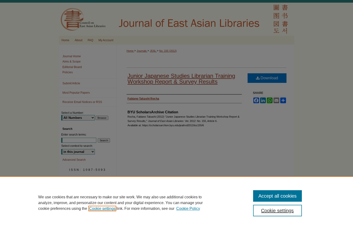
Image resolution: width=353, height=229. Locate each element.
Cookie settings (102, 208)
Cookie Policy (188, 208)
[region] (176, 202)
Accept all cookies (277, 196)
